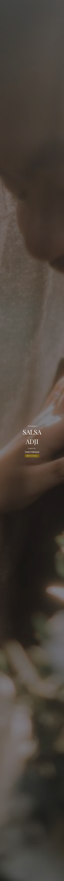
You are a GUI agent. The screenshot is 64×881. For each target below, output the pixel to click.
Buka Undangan (32, 456)
